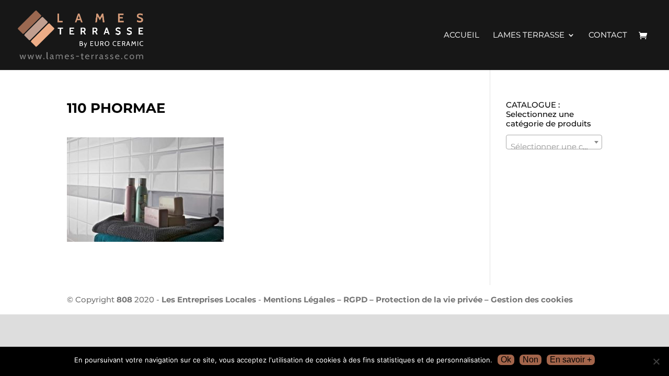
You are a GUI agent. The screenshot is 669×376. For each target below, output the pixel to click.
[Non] (656, 361)
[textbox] (554, 146)
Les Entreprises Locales (209, 299)
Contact (608, 35)
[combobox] (554, 142)
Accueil (461, 35)
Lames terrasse (528, 35)
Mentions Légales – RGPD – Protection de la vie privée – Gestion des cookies (418, 299)
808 (124, 299)
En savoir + (571, 359)
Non (530, 359)
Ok (506, 359)
